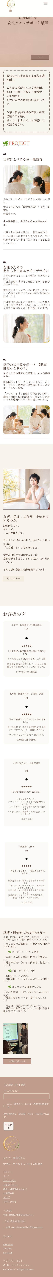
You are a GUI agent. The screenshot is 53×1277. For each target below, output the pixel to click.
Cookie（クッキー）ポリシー (17, 1265)
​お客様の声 (8, 1193)
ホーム (6, 1176)
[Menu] (46, 3)
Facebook (7, 1253)
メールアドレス (11, 1091)
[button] (10, 10)
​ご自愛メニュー (10, 1185)
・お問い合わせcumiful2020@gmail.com (23, 1227)
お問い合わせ (9, 1202)
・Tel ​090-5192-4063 (14, 1221)
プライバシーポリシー (14, 1261)
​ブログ (6, 1197)
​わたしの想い (9, 1180)
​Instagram (8, 1244)
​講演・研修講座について (15, 1189)
